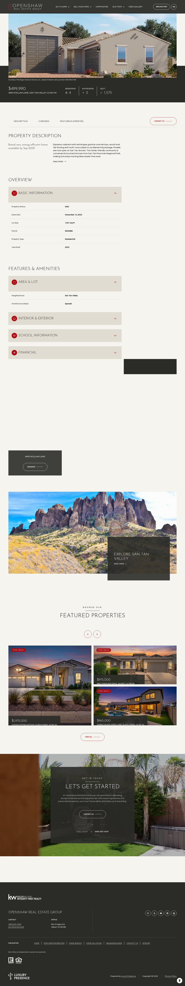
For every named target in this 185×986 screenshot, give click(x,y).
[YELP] (154, 913)
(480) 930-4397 (161, 7)
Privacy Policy (171, 976)
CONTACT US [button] (132, 943)
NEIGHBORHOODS (114, 943)
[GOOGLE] (167, 913)
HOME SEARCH (75, 943)
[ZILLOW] (174, 913)
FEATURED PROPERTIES (54, 943)
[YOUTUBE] (161, 913)
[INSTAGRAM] (148, 913)
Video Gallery (135, 7)
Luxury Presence (128, 976)
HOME (36, 943)
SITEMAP (146, 943)
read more (119, 564)
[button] (163, 121)
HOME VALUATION (94, 943)
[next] (97, 634)
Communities (102, 7)
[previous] (88, 634)
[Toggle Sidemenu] (174, 6)
